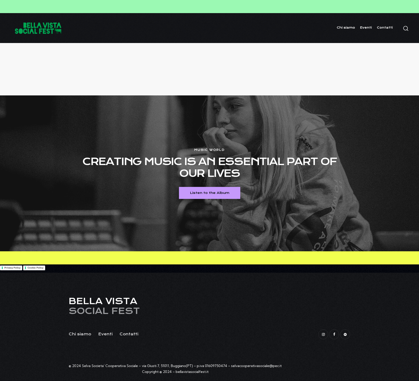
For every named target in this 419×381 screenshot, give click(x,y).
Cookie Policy (35, 267)
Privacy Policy (12, 267)
